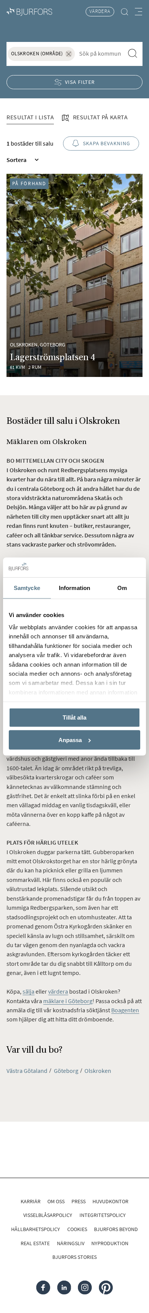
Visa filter (80, 82)
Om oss (56, 1201)
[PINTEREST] (106, 1288)
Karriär (30, 1201)
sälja (28, 991)
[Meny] (138, 12)
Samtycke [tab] (27, 588)
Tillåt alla (74, 717)
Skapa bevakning (106, 143)
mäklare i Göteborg (67, 1001)
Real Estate (35, 1243)
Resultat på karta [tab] (99, 117)
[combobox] (100, 53)
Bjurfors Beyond (116, 1229)
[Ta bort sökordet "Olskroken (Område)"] (68, 54)
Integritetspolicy (102, 1215)
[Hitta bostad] (124, 11)
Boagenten (125, 1010)
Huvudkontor (110, 1201)
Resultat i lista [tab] (30, 117)
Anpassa (70, 740)
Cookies (77, 1229)
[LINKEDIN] (64, 1288)
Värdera (99, 11)
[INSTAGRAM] (85, 1288)
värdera (58, 991)
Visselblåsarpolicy (47, 1215)
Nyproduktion (109, 1243)
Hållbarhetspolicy (35, 1229)
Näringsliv (70, 1243)
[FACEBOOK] (43, 1288)
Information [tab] (74, 588)
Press (78, 1201)
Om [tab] (122, 588)
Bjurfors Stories (74, 1257)
